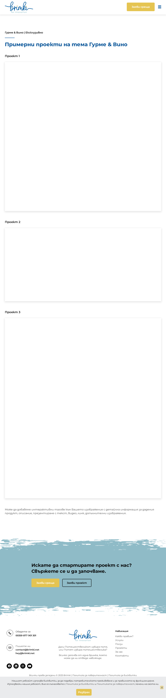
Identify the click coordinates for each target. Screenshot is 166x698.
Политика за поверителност (89, 675)
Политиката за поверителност (116, 684)
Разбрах (84, 692)
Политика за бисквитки (122, 675)
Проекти (121, 647)
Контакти (122, 655)
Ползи (119, 644)
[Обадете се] (10, 633)
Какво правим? (124, 636)
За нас (119, 651)
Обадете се (23, 631)
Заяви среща (45, 582)
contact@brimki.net (27, 649)
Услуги (119, 640)
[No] (162, 687)
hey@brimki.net (25, 653)
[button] (98, 7)
